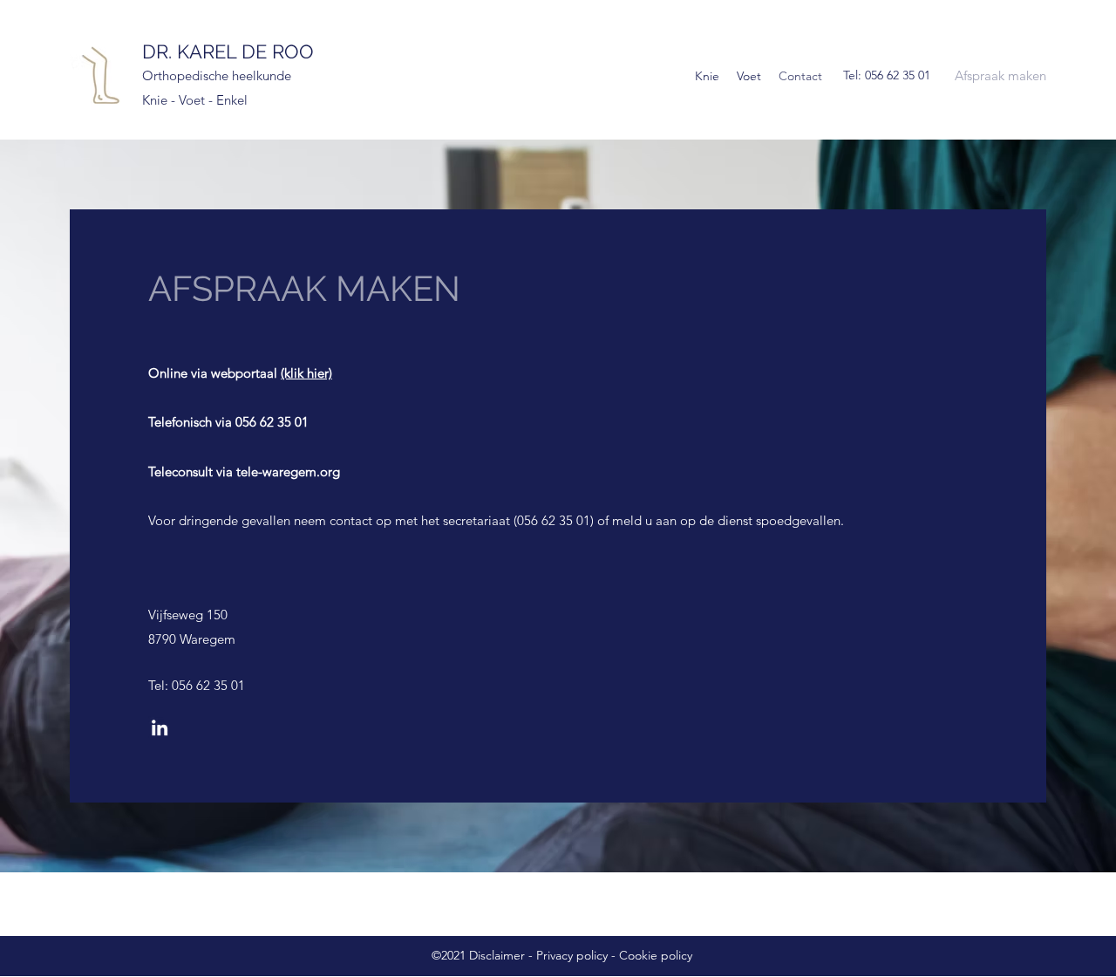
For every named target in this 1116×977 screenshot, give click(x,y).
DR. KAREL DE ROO (228, 51)
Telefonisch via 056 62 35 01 (228, 421)
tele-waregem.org (288, 471)
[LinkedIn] (159, 727)
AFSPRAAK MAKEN (304, 288)
